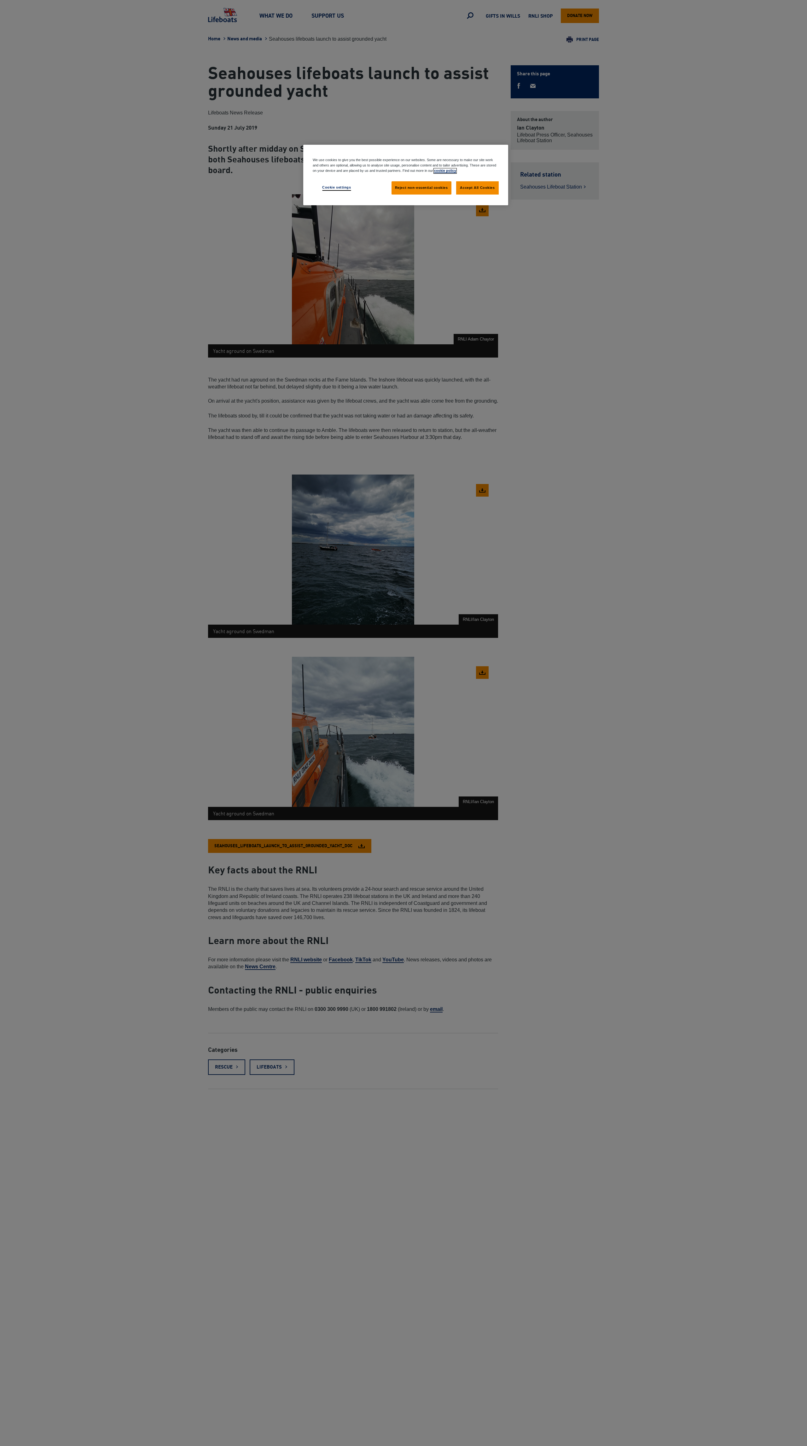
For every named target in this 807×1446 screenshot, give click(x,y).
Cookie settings (336, 187)
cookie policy (445, 170)
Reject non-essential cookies (421, 187)
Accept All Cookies (477, 187)
